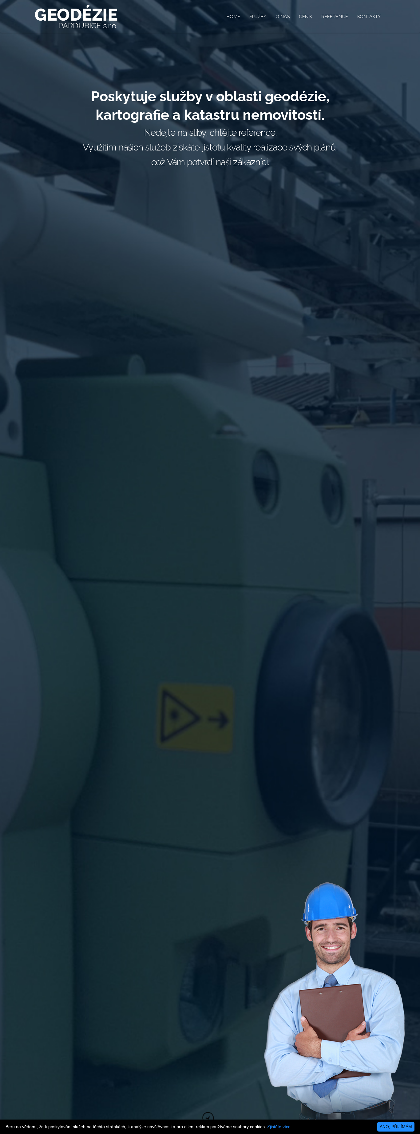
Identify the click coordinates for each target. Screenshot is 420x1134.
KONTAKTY (369, 16)
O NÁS (282, 16)
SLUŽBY (257, 16)
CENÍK (305, 16)
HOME (233, 16)
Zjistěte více (279, 1126)
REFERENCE (334, 16)
